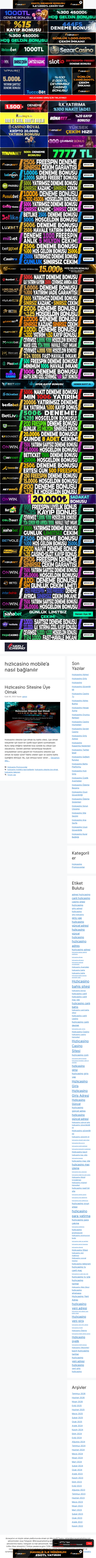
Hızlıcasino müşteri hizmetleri (79, 1184)
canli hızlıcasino (81, 898)
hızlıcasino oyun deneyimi (79, 1197)
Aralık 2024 (77, 1426)
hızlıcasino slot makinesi (78, 1254)
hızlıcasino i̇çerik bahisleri (79, 1146)
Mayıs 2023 (77, 1502)
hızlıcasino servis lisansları (80, 1244)
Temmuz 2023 (78, 1494)
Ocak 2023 (77, 1518)
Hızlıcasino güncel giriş (81, 1122)
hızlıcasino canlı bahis (81, 1005)
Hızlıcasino (77, 682)
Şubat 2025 (77, 1418)
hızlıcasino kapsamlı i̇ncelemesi (81, 1149)
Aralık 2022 (77, 1522)
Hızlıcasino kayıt (79, 1152)
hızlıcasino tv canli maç (79, 1269)
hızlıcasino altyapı (77, 957)
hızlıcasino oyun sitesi (80, 1205)
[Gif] (48, 269)
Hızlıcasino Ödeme (79, 1331)
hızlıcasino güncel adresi (80, 1116)
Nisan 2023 (77, 1506)
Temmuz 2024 (78, 1446)
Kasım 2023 (77, 1478)
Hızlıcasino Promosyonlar (17, 767)
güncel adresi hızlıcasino (80, 927)
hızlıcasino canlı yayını (78, 1029)
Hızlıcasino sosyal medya (79, 1259)
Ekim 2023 (77, 1482)
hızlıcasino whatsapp (77, 1291)
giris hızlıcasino (78, 915)
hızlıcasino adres (79, 943)
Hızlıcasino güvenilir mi (81, 1132)
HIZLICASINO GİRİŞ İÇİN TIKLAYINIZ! (48, 98)
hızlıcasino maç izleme (81, 1166)
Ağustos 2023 (78, 1490)
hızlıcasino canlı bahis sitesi (80, 1011)
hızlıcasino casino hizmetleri (79, 1035)
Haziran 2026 (78, 1397)
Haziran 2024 (78, 1450)
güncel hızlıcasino (78, 935)
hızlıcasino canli (79, 993)
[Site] (48, 164)
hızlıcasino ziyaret (77, 1327)
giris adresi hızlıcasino (77, 910)
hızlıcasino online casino (79, 1194)
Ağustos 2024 (78, 1442)
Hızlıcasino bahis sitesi (81, 983)
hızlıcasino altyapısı (78, 960)
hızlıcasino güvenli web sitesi (80, 1140)
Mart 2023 (77, 1510)
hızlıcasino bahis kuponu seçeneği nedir (79, 976)
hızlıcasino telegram (12, 772)
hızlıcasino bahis (78, 970)
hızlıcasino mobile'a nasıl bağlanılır (20, 769)
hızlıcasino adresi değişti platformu (79, 953)
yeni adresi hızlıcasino (78, 1363)
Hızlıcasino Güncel (78, 1101)
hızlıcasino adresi (81, 949)
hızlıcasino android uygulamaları (77, 963)
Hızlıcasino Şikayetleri (80, 1348)
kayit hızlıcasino (80, 1350)
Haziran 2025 (78, 1409)
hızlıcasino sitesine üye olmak (46, 769)
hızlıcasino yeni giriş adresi (80, 1325)
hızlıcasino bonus (79, 991)
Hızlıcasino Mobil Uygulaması (78, 1178)
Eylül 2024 (77, 1438)
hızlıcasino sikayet (77, 1247)
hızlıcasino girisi (78, 1067)
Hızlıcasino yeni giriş (79, 1319)
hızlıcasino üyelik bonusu (79, 1345)
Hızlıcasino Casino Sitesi (80, 1046)
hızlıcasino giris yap (80, 1075)
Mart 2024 (77, 1462)
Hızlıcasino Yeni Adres (80, 1298)
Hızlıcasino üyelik (78, 1339)
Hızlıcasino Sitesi (80, 1250)
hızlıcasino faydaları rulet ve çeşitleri (80, 1061)
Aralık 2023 (77, 1474)
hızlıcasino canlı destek (80, 1024)
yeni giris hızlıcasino (77, 1370)
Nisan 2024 (77, 1458)
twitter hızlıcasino (77, 1356)
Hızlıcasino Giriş (79, 678)
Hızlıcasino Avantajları (80, 967)
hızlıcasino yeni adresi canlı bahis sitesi (80, 1312)
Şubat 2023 (77, 1514)
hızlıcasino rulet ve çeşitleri (80, 1241)
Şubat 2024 (77, 1466)
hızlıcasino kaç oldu (79, 1155)
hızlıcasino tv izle (81, 1276)
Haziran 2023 (78, 1498)
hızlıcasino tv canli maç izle (80, 1274)
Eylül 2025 (77, 1405)
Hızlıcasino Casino (80, 1031)
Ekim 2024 (77, 1434)
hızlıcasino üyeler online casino (81, 1333)
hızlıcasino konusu (77, 1158)
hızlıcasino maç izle (81, 1161)
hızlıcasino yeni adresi (79, 1306)
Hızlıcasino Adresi (80, 674)
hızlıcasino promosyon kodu (81, 1236)
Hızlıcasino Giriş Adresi (80, 1093)
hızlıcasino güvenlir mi (80, 1137)
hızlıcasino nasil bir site (81, 1189)
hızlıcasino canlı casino (79, 1017)
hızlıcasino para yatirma (81, 1213)
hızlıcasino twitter (77, 1282)
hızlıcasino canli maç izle (79, 998)
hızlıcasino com (80, 1055)
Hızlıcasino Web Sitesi (80, 1287)
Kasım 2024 (77, 1430)
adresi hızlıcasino (81, 894)
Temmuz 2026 (78, 1393)
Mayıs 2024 (77, 1454)
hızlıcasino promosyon (77, 1231)
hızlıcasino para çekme (80, 1221)
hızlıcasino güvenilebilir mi (81, 1126)
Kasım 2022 (77, 1526)
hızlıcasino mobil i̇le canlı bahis (81, 1175)
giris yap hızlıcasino (78, 919)
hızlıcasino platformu (78, 1227)
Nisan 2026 (77, 1401)
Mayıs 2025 (77, 1413)
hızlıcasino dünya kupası (79, 1058)
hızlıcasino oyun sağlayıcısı (80, 1200)
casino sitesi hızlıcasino (78, 903)
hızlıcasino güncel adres (79, 1109)
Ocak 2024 (77, 1470)
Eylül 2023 (77, 1486)
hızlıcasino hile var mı (78, 1143)
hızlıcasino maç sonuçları (79, 1172)
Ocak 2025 (77, 1422)
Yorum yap (11, 775)
